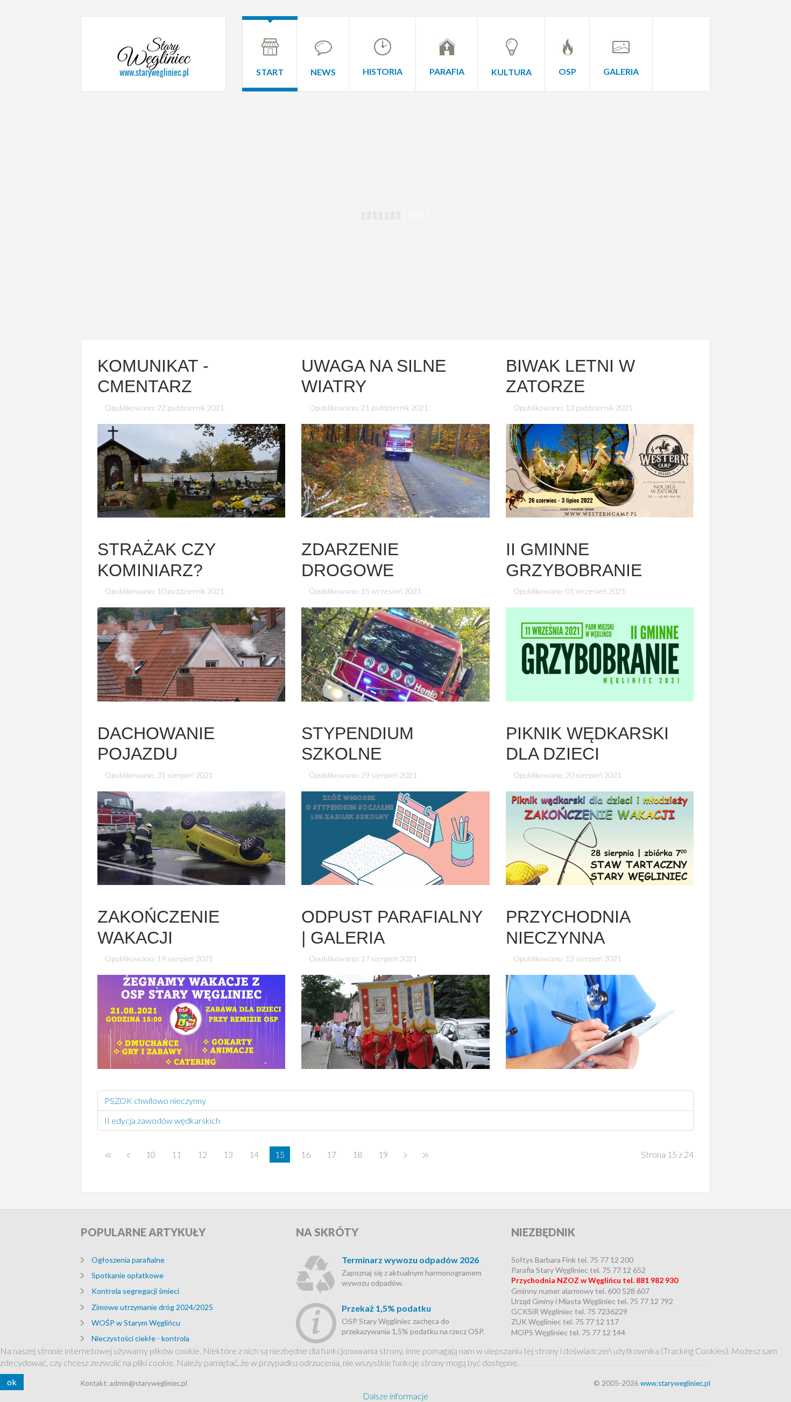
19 (383, 1154)
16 (305, 1154)
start (108, 1154)
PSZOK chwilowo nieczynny (155, 1100)
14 (254, 1154)
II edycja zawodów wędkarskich (162, 1120)
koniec (426, 1154)
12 (202, 1154)
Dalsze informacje (395, 1396)
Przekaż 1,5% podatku (386, 1308)
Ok (12, 1382)
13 (228, 1154)
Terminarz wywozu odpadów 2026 (410, 1260)
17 (331, 1154)
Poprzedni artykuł (128, 1154)
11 (176, 1154)
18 (357, 1154)
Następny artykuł (405, 1154)
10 (151, 1154)
